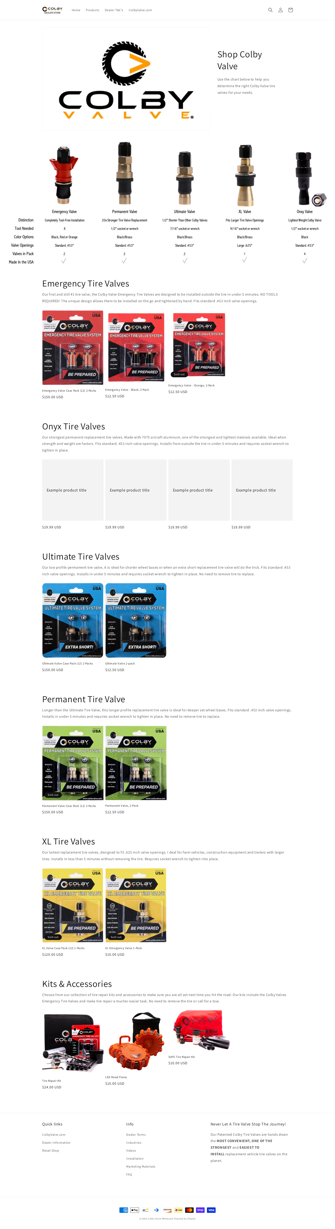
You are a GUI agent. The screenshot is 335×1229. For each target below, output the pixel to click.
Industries (133, 1142)
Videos (131, 1150)
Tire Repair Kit (51, 1081)
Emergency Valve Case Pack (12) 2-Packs (69, 391)
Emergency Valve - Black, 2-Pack (127, 390)
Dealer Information (56, 1142)
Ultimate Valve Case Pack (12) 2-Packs (67, 663)
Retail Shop (50, 1150)
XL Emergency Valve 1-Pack (123, 948)
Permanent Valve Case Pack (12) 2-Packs (69, 806)
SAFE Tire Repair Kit (181, 1057)
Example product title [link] (67, 490)
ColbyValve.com (53, 1135)
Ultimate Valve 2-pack (120, 663)
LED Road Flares (116, 1077)
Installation (135, 1158)
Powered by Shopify (185, 1218)
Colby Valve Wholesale (160, 1218)
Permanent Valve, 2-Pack (122, 806)
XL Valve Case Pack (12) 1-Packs (63, 948)
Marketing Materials (140, 1166)
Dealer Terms (136, 1135)
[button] (270, 10)
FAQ (129, 1174)
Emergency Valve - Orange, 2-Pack (191, 385)
